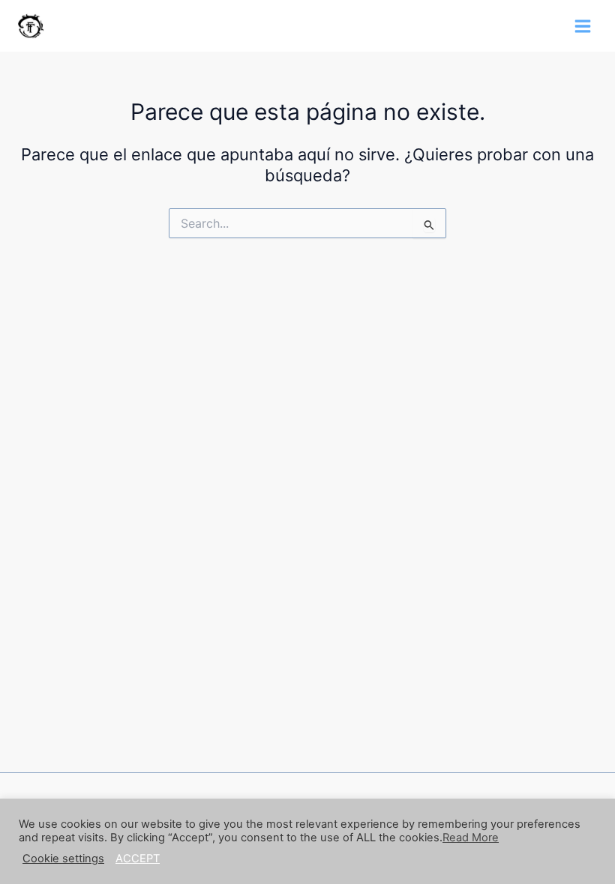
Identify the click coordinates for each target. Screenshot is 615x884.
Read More (470, 837)
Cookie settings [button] (63, 858)
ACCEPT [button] (138, 858)
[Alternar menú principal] (583, 26)
